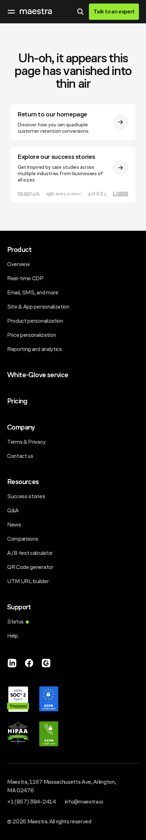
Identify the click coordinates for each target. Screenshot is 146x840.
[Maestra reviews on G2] (46, 663)
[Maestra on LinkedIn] (12, 663)
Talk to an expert (114, 11)
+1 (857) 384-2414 (31, 801)
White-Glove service (37, 374)
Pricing (17, 401)
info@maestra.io (84, 801)
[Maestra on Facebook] (29, 663)
